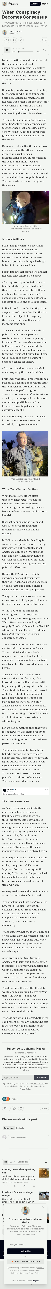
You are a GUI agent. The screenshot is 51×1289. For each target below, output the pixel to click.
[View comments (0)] (14, 40)
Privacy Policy (34, 1273)
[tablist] (14, 1128)
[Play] (7, 50)
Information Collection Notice (30, 1086)
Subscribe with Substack (27, 1261)
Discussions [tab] (23, 1162)
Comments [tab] (8, 1128)
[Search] (46, 1162)
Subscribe (35, 4)
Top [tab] (5, 1162)
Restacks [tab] (20, 1128)
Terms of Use (38, 1083)
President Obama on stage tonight (17, 1194)
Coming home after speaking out (18, 1171)
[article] (25, 1177)
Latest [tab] (12, 1162)
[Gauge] (44, 50)
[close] (43, 1207)
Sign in (45, 4)
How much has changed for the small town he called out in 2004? (18, 1200)
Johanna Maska (15, 31)
